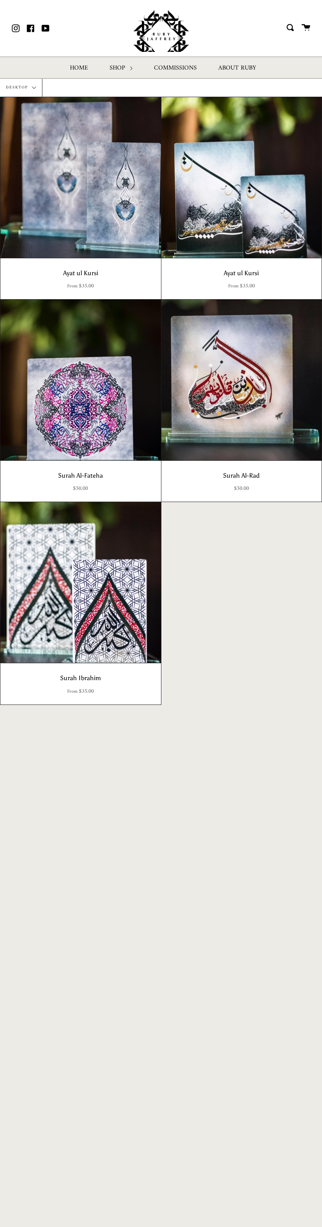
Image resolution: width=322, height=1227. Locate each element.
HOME (79, 68)
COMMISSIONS (175, 68)
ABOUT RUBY (237, 68)
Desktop (18, 87)
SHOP (118, 68)
